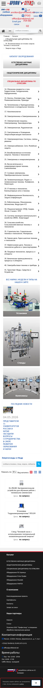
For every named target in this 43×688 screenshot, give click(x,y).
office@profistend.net (11, 648)
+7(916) (4, 643)
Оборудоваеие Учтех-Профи (16, 576)
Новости (9, 620)
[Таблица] (35, 473)
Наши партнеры (14, 613)
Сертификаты (11, 600)
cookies (21, 684)
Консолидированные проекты (17, 596)
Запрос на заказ (12, 607)
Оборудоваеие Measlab (15, 580)
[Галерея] (31, 473)
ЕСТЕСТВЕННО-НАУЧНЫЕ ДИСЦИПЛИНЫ (21, 561)
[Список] (40, 473)
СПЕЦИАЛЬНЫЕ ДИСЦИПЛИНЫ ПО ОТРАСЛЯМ (23, 569)
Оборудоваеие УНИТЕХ (15, 584)
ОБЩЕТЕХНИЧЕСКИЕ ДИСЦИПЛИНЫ (19, 565)
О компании (12, 590)
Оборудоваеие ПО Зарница (16, 572)
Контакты (10, 604)
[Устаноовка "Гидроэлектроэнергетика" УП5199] (21, 506)
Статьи (9, 624)
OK (36, 683)
